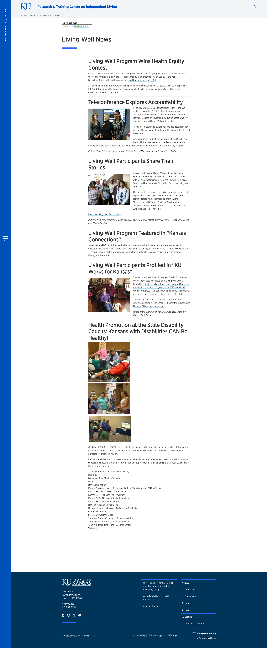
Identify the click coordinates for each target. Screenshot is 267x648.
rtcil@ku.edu (68, 603)
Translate (84, 26)
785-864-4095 (69, 607)
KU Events (186, 610)
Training (32, 15)
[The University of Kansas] (76, 584)
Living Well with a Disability (49, 15)
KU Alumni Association (192, 623)
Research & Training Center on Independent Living (77, 6)
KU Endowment (188, 596)
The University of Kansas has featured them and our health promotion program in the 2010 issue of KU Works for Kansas (161, 287)
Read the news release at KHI (142, 80)
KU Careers (186, 616)
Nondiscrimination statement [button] (76, 635)
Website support (157, 635)
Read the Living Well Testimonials (104, 214)
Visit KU (185, 582)
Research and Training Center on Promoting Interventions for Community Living (158, 586)
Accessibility (139, 635)
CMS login (173, 635)
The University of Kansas (207, 638)
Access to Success (151, 606)
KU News (185, 603)
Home (23, 15)
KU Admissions (188, 589)
